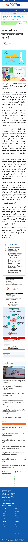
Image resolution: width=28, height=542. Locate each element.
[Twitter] (5, 500)
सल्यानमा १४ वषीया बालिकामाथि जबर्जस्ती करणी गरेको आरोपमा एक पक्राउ (15, 262)
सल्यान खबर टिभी (17, 533)
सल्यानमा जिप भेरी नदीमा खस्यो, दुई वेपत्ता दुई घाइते (13, 441)
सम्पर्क (17, 1)
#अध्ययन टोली (12, 19)
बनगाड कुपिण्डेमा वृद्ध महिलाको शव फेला (14, 272)
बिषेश (15, 513)
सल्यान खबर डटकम (14, 10)
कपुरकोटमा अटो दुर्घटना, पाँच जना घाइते (15, 267)
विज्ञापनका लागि (13, 1)
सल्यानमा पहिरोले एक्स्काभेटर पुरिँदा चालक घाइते (13, 428)
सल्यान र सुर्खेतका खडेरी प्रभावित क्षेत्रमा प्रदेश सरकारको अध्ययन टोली (13, 466)
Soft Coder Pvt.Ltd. (22, 540)
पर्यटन (4, 529)
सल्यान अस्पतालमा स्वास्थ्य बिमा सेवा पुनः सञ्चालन (14, 381)
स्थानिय (16, 531)
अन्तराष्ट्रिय (4, 533)
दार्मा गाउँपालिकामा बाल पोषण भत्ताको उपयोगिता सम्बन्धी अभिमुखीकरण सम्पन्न (14, 411)
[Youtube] (7, 500)
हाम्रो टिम (8, 1)
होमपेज (2, 26)
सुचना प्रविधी (17, 511)
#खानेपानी (4, 16)
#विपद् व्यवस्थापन (9, 18)
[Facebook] (3, 500)
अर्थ (3, 531)
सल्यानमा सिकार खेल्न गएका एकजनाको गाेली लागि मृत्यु (14, 460)
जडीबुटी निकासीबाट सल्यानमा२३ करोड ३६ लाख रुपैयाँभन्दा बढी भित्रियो (13, 454)
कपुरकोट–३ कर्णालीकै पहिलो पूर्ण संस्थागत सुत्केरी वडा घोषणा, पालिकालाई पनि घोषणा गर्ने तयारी (13, 403)
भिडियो (4, 516)
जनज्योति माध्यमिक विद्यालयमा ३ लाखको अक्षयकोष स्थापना (14, 249)
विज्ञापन (7, 539)
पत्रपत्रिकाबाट (17, 527)
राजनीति (4, 527)
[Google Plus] (9, 500)
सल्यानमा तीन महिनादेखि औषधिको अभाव (12, 417)
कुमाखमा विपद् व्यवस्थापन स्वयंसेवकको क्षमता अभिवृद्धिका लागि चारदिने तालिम (14, 447)
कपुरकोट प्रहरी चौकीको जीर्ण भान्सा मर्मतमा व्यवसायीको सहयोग (13, 435)
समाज (4, 524)
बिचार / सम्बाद (17, 529)
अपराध (4, 513)
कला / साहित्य (5, 511)
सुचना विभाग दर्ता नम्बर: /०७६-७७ (18, 539)
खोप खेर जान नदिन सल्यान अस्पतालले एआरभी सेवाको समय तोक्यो (13, 395)
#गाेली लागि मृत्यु (6, 19)
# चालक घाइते (9, 16)
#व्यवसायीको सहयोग (16, 16)
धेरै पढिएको (16, 524)
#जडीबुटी (21, 18)
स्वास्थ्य (16, 516)
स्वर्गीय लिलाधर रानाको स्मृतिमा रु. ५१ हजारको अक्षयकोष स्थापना (14, 255)
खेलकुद (4, 518)
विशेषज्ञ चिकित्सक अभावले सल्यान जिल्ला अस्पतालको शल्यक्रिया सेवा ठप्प (12, 387)
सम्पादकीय (16, 518)
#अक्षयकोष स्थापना (16, 18)
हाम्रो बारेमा (4, 1)
